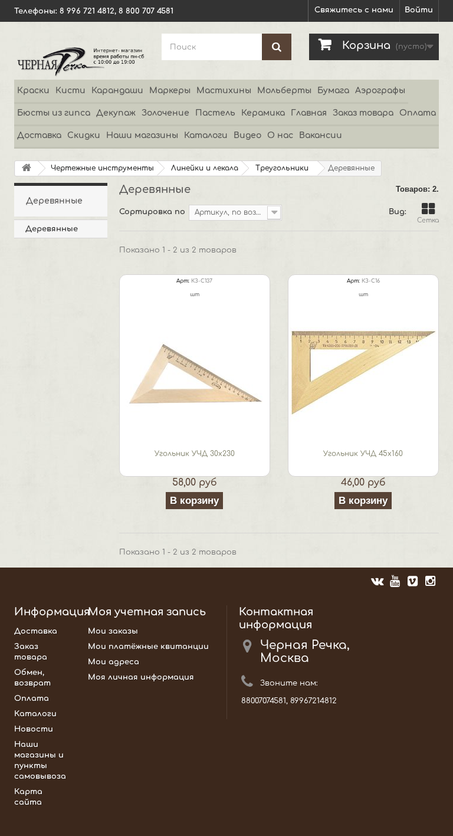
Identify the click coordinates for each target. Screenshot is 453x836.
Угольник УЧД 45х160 (363, 454)
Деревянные (51, 229)
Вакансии (320, 135)
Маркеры (170, 90)
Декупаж (116, 113)
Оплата (417, 113)
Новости (33, 729)
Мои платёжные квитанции (148, 646)
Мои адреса (113, 662)
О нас (280, 135)
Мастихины (223, 90)
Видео (247, 135)
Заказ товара (363, 113)
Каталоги (206, 135)
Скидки (83, 135)
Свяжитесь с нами (353, 10)
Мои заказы (113, 631)
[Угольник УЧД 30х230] (194, 373)
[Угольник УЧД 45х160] (363, 373)
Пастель (215, 113)
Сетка (428, 220)
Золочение (165, 113)
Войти (419, 10)
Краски (33, 90)
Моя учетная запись (147, 612)
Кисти (70, 90)
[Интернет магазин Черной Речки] (79, 61)
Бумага (333, 90)
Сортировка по (152, 212)
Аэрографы (380, 90)
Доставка (39, 135)
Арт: (182, 281)
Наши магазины (142, 135)
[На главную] (26, 168)
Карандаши (117, 90)
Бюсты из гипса (53, 113)
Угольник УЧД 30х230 (195, 454)
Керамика (263, 113)
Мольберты (284, 90)
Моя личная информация (141, 677)
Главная (309, 113)
